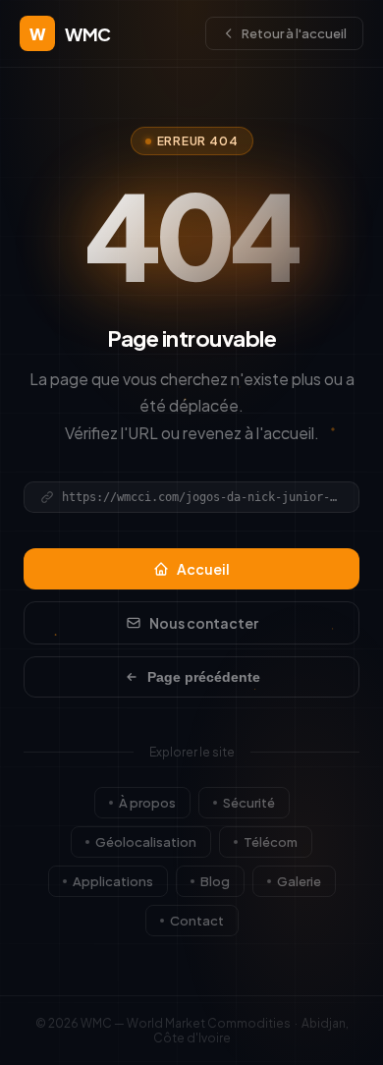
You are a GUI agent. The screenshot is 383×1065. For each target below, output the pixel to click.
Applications (113, 881)
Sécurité (249, 803)
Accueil (203, 569)
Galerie (299, 881)
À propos (147, 803)
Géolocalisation (145, 842)
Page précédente (203, 677)
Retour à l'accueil (294, 33)
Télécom (271, 842)
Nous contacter (203, 623)
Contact (197, 920)
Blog (215, 881)
